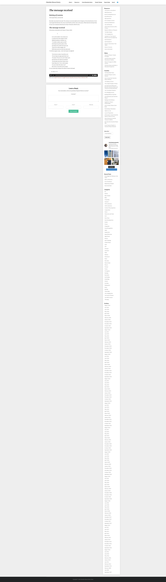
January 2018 (107, 515)
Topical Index (107, 2)
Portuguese (107, 271)
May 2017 (107, 531)
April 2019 (107, 484)
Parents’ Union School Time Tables (110, 44)
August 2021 (107, 427)
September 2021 (108, 425)
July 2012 (107, 562)
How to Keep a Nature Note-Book (111, 106)
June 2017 (107, 529)
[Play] (51, 75)
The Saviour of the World (110, 10)
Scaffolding (107, 277)
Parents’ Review (98, 2)
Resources (77, 2)
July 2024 (107, 356)
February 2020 (108, 464)
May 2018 (107, 507)
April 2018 (107, 509)
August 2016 (107, 549)
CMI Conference (108, 203)
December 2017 (108, 517)
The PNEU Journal (108, 297)
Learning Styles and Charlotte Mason (111, 97)
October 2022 (108, 399)
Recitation (107, 275)
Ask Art (106, 193)
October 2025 (108, 325)
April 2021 (107, 435)
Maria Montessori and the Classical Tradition (110, 119)
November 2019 (108, 470)
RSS (87, 77)
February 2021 (108, 439)
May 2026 (107, 311)
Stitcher (83, 77)
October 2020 (108, 448)
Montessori (107, 256)
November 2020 (108, 445)
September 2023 (108, 376)
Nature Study (107, 262)
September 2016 (108, 547)
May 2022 (107, 409)
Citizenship (107, 199)
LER (105, 246)
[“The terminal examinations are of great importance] (115, 153)
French (106, 224)
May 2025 (107, 336)
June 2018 (107, 505)
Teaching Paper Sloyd (109, 72)
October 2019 (108, 472)
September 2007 (108, 572)
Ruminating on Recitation (110, 108)
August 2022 (107, 403)
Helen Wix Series (108, 234)
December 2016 (108, 541)
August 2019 (107, 476)
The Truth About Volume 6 (110, 90)
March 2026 (107, 315)
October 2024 (108, 350)
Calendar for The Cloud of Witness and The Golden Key (111, 37)
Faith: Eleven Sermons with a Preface (111, 27)
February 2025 (108, 342)
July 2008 (107, 570)
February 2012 (108, 564)
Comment (73, 94)
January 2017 (107, 539)
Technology (107, 291)
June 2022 (107, 407)
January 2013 (107, 559)
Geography (107, 226)
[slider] (95, 75)
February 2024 (108, 366)
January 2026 (107, 319)
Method (106, 254)
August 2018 (107, 500)
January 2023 (107, 393)
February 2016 (108, 557)
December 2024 (108, 346)
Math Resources (108, 12)
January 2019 (107, 490)
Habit (106, 230)
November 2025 (108, 323)
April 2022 (107, 411)
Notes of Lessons (108, 47)
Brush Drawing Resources (110, 14)
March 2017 (107, 535)
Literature (107, 250)
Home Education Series (87, 2)
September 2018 (108, 498)
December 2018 (108, 492)
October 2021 (108, 423)
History (106, 238)
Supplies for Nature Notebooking (109, 102)
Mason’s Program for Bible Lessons (110, 62)
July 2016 (107, 551)
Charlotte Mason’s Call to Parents (110, 75)
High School (107, 236)
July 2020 (107, 454)
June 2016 (107, 553)
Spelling (106, 289)
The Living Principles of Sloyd (111, 83)
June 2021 (107, 431)
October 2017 (108, 521)
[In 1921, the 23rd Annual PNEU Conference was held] (115, 161)
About (70, 2)
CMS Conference (108, 205)
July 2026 (107, 307)
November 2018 (108, 494)
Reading (106, 273)
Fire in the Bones (108, 181)
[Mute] (92, 75)
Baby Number (107, 195)
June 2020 (107, 456)
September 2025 (108, 327)
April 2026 (107, 313)
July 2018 (107, 502)
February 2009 (108, 568)
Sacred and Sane (108, 185)
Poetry (106, 269)
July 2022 (107, 405)
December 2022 (108, 395)
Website (91, 104)
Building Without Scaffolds (110, 94)
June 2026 (107, 309)
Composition (107, 209)
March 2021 (107, 437)
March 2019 (107, 486)
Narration (107, 260)
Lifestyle (106, 248)
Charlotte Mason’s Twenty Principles (110, 55)
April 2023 (107, 386)
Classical (106, 201)
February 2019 (108, 488)
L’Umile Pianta (108, 242)
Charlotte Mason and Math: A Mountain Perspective (111, 66)
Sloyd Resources (108, 16)
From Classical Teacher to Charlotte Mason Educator (110, 126)
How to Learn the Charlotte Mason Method (110, 79)
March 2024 (107, 364)
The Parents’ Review (109, 295)
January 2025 (107, 344)
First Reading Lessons (109, 92)
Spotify (72, 77)
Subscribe (106, 131)
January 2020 (107, 466)
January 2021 (107, 441)
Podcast (106, 266)
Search (113, 2)
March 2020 (107, 462)
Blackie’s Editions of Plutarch (111, 30)
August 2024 (107, 354)
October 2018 (108, 496)
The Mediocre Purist (109, 81)
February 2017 (108, 537)
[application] (73, 75)
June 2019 (107, 480)
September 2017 (108, 523)
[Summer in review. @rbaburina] (107, 161)
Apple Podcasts (57, 77)
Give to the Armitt (108, 49)
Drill (106, 216)
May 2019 (107, 482)
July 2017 (107, 527)
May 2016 (107, 555)
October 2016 (108, 545)
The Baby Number (108, 32)
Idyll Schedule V (108, 39)
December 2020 (108, 443)
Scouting (106, 283)
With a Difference (108, 179)
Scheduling (107, 279)
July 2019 (107, 478)
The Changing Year (109, 34)
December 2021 (108, 419)
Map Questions (108, 18)
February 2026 (108, 317)
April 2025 (107, 338)
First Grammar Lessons (110, 20)
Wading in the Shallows (110, 100)
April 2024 (107, 362)
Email (73, 104)
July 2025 (107, 331)
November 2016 (108, 543)
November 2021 (108, 421)
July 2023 (107, 380)
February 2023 (108, 390)
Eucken (106, 222)
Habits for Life (108, 110)
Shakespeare (107, 285)
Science (106, 281)
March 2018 (107, 511)
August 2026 (107, 305)
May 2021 (107, 433)
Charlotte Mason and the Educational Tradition (110, 59)
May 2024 (107, 360)
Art (105, 191)
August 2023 (107, 378)
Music (106, 258)
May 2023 (107, 384)
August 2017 (107, 525)
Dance (106, 211)
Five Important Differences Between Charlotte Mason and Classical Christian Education (111, 87)
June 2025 (107, 333)
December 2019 (108, 468)
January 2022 (107, 417)
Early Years (107, 218)
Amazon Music (77, 77)
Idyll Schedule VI (108, 41)
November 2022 (108, 397)
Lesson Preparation (109, 112)
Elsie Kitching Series (109, 220)
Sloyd (106, 287)
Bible (106, 197)
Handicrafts (107, 232)
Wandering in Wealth (109, 183)
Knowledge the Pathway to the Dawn (111, 176)
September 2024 (108, 352)
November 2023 (108, 372)
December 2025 (108, 321)
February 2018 (108, 513)
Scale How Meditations (110, 22)
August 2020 (107, 452)
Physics (106, 264)
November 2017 (108, 519)
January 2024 (107, 368)
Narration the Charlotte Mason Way (111, 122)
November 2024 (108, 348)
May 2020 (107, 458)
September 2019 (108, 474)
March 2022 (107, 413)
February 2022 (108, 415)
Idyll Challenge (108, 240)
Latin (106, 244)
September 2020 (108, 450)
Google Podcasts (66, 77)
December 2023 (108, 370)
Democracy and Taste (109, 213)
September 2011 (108, 566)
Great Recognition (109, 228)
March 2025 (107, 340)
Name (56, 104)
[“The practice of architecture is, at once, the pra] (107, 153)
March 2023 (107, 388)
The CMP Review (108, 24)
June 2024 (107, 358)
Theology (107, 299)
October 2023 (108, 374)
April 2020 (107, 460)
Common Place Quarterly (110, 207)
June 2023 (107, 382)
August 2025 (107, 329)
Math (106, 252)
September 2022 (108, 401)
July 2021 (107, 429)
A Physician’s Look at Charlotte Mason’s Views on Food (111, 115)
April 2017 (107, 533)
